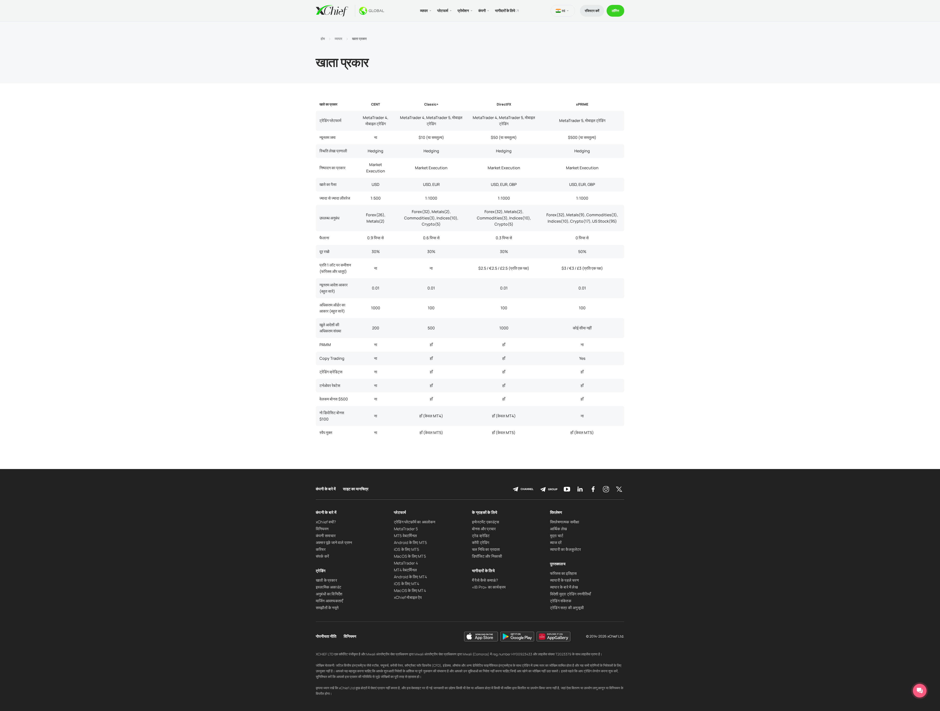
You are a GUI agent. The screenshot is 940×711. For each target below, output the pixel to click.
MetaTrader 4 (406, 563)
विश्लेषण (556, 512)
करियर (321, 549)
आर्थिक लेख (558, 528)
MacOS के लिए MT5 (410, 556)
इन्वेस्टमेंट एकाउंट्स (485, 522)
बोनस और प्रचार (484, 528)
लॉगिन (615, 10)
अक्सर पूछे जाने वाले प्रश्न (334, 542)
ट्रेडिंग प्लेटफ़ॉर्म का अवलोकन (414, 522)
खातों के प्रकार (326, 580)
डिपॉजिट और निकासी (487, 556)
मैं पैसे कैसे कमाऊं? (485, 580)
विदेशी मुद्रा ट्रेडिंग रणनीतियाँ (570, 594)
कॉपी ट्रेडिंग (480, 542)
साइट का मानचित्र (355, 489)
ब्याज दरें (556, 542)
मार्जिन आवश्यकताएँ (329, 600)
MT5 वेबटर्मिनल (405, 535)
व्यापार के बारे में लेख (564, 587)
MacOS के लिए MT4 (410, 590)
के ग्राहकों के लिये (484, 512)
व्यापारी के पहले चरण (564, 580)
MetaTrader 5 (406, 528)
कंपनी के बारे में (326, 489)
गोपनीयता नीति (326, 636)
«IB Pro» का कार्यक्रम (488, 587)
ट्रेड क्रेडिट (481, 535)
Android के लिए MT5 (410, 542)
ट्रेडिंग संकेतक (560, 600)
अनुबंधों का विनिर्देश (329, 594)
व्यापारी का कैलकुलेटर (565, 549)
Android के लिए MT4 (410, 576)
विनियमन (322, 528)
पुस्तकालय (557, 563)
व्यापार (338, 38)
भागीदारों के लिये (505, 10)
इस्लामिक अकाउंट (328, 587)
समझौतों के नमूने (327, 607)
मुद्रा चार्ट (556, 535)
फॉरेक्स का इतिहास (563, 573)
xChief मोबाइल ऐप (408, 597)
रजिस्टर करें (592, 10)
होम (323, 38)
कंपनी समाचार (326, 535)
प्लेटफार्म (400, 512)
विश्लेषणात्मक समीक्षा (564, 522)
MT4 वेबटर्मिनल (405, 570)
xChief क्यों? (326, 522)
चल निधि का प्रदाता (486, 549)
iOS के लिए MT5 (406, 549)
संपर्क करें (322, 556)
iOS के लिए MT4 (406, 583)
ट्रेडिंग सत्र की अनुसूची (567, 607)
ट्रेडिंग (320, 570)
